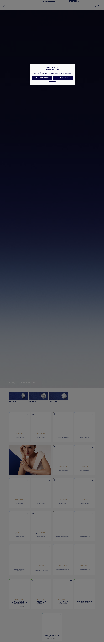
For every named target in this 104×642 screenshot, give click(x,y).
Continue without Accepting (42, 77)
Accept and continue (63, 77)
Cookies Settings (52, 81)
